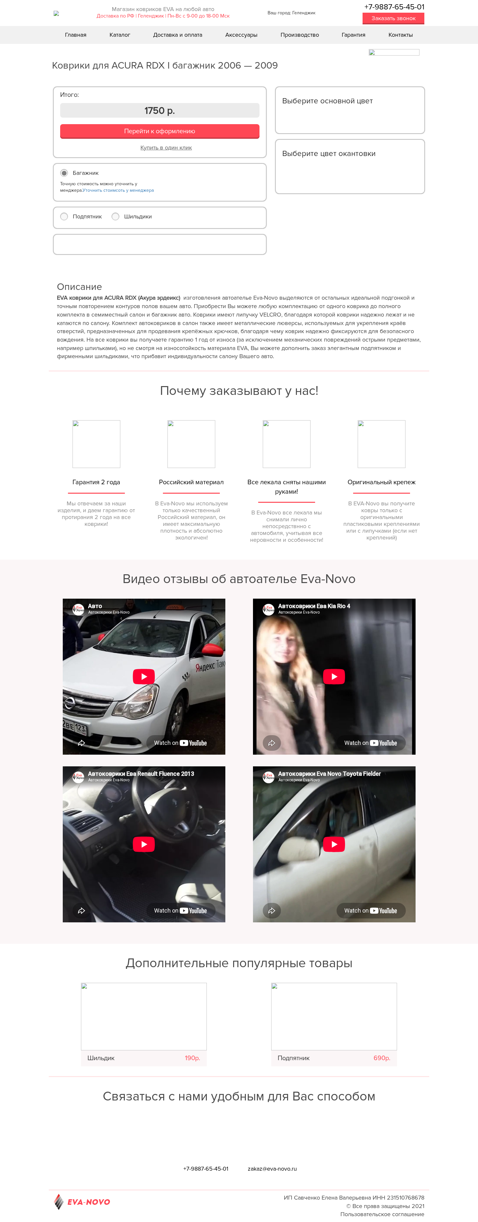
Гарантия (353, 34)
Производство (300, 34)
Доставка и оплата (177, 34)
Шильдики (138, 216)
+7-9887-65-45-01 (394, 7)
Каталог (120, 34)
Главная (75, 34)
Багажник (86, 172)
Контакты (401, 34)
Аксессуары (241, 34)
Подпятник (87, 216)
